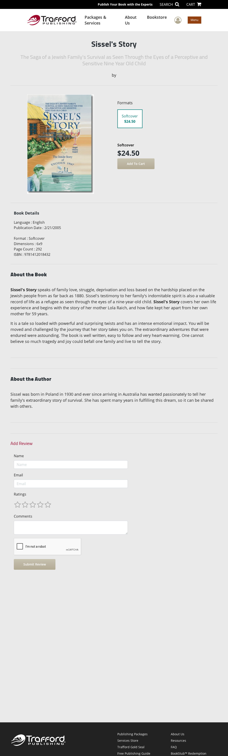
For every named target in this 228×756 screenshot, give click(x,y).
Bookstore (157, 17)
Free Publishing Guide (133, 753)
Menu (194, 20)
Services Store (127, 740)
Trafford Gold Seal (131, 747)
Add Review (21, 443)
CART (191, 4)
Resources (178, 740)
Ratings (20, 494)
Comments (23, 516)
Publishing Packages (132, 734)
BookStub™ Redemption (188, 753)
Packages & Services (95, 20)
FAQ (174, 747)
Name (19, 455)
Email (18, 475)
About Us (130, 20)
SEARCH (167, 4)
